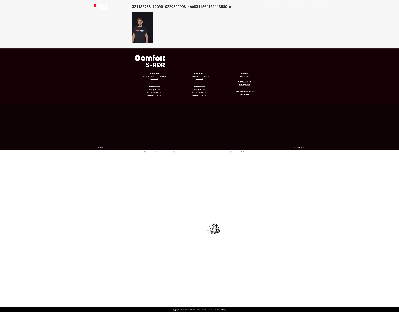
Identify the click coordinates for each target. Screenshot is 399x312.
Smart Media (191, 310)
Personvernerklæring (220, 310)
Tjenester (274, 7)
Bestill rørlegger (303, 7)
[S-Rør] (100, 7)
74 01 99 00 (154, 79)
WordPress (182, 310)
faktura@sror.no (244, 85)
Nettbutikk (287, 7)
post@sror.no (244, 76)
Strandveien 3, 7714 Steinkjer (199, 76)
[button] (325, 7)
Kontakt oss (319, 7)
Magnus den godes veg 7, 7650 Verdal (154, 76)
